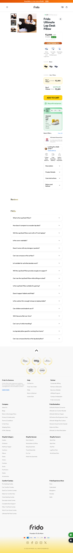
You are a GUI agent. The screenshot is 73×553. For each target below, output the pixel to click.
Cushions (4, 450)
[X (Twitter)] (45, 542)
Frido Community (55, 400)
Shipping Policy (6, 427)
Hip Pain (52, 447)
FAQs (28, 390)
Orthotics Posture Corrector (57, 407)
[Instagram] (27, 542)
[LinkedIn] (40, 542)
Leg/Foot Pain (54, 450)
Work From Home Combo (9, 510)
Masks (4, 473)
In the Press (5, 424)
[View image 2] (13, 23)
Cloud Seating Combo (8, 497)
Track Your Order (32, 386)
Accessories (5, 476)
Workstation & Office (32, 443)
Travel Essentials (30, 450)
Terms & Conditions (7, 420)
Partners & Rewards (56, 386)
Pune (50, 484)
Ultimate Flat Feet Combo (9, 513)
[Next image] (33, 23)
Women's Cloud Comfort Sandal (58, 424)
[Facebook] (32, 542)
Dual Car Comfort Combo (9, 490)
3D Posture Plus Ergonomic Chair (58, 417)
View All (60, 133)
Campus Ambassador (56, 396)
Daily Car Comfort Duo (8, 494)
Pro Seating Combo (7, 484)
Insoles (4, 440)
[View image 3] (13, 29)
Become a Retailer (55, 390)
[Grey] (51, 66)
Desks (3, 456)
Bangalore (52, 490)
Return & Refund (31, 393)
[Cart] (67, 7)
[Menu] (7, 7)
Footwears (5, 470)
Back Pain (52, 443)
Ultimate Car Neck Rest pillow (57, 430)
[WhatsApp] (36, 542)
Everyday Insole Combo (8, 500)
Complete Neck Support (8, 504)
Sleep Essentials (30, 447)
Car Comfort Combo (8, 487)
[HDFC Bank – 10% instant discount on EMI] (56, 140)
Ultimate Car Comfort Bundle (57, 411)
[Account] (63, 7)
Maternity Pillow (53, 427)
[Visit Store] (71, 540)
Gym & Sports (30, 440)
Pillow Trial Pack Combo (8, 507)
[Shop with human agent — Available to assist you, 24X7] (70, 534)
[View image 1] (13, 16)
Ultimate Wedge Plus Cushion (57, 420)
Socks (3, 466)
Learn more (5, 390)
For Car (28, 453)
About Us (4, 407)
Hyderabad (52, 487)
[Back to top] (36, 350)
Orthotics (4, 443)
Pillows (4, 453)
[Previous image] (20, 23)
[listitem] (36, 218)
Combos (4, 463)
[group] (36, 1)
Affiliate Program (55, 393)
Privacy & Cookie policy (8, 417)
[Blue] (56, 66)
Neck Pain (52, 440)
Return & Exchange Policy (9, 414)
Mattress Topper (6, 447)
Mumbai (51, 494)
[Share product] (60, 19)
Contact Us (30, 383)
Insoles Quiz (30, 396)
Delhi (50, 497)
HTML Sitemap (6, 430)
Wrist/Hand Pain (54, 453)
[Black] (46, 66)
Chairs (4, 460)
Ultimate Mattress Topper (56, 414)
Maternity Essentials (31, 456)
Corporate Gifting (55, 383)
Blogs (3, 411)
